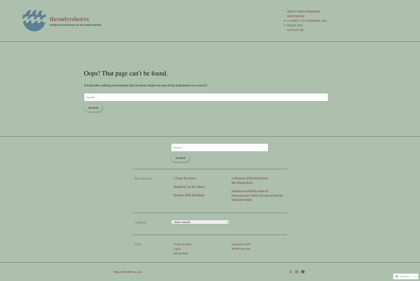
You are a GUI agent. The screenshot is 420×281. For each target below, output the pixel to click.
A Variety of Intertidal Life (307, 20)
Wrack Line (295, 25)
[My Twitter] (291, 271)
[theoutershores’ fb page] (303, 271)
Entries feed (180, 253)
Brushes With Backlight (189, 195)
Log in (177, 248)
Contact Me (295, 30)
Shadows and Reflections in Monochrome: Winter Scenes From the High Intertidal (257, 195)
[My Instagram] (297, 271)
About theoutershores (303, 11)
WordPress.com (240, 248)
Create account (182, 244)
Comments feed (240, 244)
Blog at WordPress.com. (128, 272)
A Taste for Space (185, 178)
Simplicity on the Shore (189, 187)
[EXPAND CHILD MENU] (284, 20)
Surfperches (295, 16)
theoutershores (69, 18)
